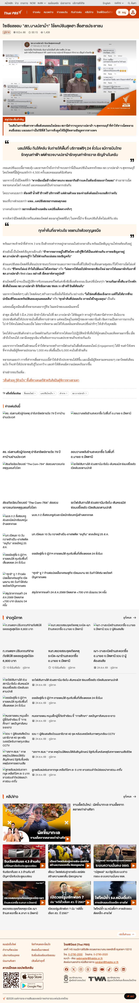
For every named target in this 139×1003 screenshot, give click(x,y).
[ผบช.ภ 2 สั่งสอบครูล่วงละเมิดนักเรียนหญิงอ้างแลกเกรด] (16, 521)
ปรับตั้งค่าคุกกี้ (38, 960)
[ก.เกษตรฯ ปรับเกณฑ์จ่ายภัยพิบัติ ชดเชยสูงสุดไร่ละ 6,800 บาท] (24, 635)
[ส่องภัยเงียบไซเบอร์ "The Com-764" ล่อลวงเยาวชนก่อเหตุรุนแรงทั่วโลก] (35, 480)
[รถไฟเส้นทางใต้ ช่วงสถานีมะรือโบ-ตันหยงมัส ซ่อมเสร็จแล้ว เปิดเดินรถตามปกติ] (103, 480)
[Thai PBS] (13, 11)
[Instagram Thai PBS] (80, 969)
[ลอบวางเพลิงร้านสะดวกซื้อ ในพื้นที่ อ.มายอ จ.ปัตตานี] (103, 429)
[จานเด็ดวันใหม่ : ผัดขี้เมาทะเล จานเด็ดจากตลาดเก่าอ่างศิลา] (37, 823)
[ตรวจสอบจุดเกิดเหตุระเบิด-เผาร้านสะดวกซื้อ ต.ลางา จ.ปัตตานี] (24, 893)
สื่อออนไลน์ (29, 393)
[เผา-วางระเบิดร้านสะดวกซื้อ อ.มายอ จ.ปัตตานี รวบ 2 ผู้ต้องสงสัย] (115, 635)
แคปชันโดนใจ (47, 393)
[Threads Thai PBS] (88, 969)
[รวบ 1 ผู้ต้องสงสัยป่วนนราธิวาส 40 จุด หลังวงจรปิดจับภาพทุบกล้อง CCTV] (16, 739)
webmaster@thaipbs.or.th (89, 958)
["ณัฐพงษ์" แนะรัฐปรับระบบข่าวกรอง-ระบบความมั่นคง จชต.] (115, 856)
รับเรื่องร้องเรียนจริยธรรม (43, 955)
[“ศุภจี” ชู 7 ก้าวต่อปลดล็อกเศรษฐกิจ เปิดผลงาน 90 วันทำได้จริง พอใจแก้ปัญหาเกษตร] (16, 579)
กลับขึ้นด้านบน (125, 934)
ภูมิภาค (7, 32)
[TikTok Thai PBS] (109, 969)
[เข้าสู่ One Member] (132, 12)
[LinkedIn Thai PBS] (123, 969)
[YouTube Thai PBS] (102, 969)
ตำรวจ (62, 393)
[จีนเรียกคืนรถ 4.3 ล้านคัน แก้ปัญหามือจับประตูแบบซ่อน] (24, 856)
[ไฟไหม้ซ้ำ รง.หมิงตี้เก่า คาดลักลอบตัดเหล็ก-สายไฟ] (115, 893)
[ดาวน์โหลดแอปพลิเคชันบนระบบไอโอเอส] (32, 976)
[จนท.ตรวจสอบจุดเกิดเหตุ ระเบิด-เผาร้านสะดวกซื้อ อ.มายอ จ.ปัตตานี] (69, 635)
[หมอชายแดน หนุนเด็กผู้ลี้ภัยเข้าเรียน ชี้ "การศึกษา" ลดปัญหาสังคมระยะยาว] (16, 721)
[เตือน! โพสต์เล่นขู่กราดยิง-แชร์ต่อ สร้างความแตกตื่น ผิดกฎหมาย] (69, 856)
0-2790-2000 (75, 954)
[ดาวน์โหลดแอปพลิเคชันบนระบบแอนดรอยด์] (32, 985)
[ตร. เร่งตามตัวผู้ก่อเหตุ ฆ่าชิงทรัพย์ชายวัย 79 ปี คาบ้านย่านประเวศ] (35, 429)
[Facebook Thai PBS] (66, 969)
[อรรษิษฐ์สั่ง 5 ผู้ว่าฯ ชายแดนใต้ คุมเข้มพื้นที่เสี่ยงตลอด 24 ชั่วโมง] (16, 560)
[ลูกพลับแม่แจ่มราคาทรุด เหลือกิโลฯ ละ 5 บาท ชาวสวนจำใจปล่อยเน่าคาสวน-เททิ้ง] (16, 775)
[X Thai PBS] (73, 969)
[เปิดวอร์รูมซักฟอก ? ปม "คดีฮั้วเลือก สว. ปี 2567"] (69, 893)
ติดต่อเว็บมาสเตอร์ (40, 949)
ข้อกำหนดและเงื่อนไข (41, 944)
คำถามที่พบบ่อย (10, 949)
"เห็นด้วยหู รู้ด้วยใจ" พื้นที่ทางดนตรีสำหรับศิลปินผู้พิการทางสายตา (41, 380)
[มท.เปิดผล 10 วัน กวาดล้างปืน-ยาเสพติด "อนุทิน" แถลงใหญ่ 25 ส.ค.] (16, 541)
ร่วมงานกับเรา (9, 960)
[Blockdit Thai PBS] (116, 969)
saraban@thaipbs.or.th (106, 962)
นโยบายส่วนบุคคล (11, 955)
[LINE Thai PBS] (95, 969)
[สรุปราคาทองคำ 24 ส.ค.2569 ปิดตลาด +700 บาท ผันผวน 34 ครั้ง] (16, 599)
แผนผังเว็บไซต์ (9, 944)
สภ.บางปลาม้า (78, 393)
